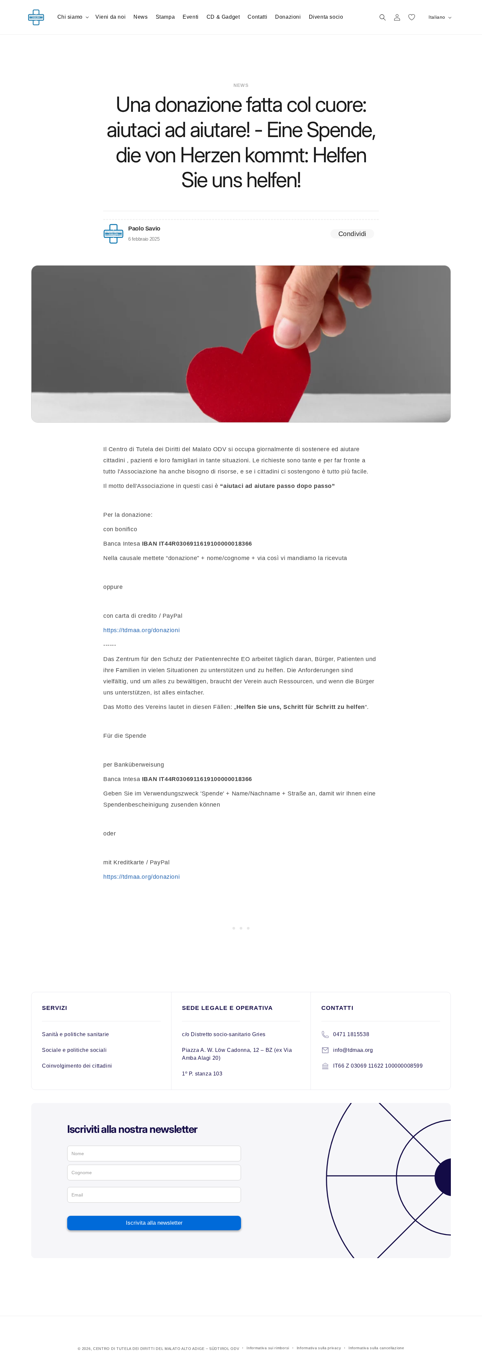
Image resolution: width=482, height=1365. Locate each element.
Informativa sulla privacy (319, 1348)
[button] (72, 17)
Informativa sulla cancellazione (376, 1348)
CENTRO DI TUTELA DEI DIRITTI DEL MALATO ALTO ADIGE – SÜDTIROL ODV (166, 1349)
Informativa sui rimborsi (268, 1348)
